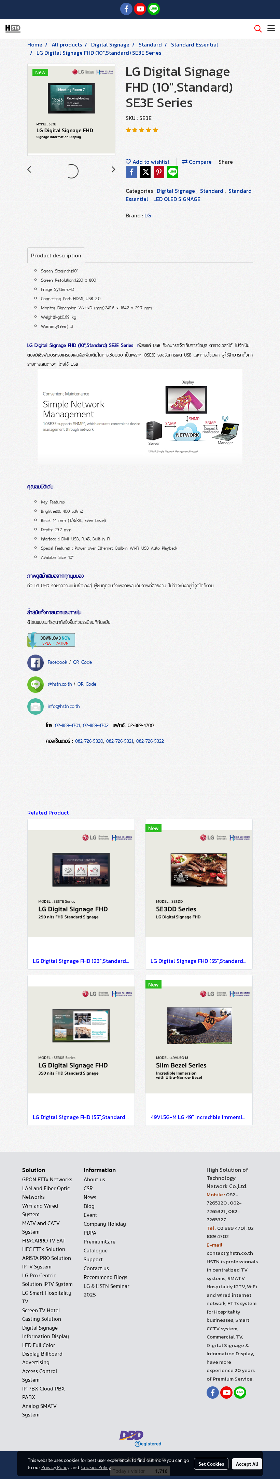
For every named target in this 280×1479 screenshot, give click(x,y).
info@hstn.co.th (64, 706)
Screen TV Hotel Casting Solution (41, 1314)
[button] (256, 28)
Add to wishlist (150, 162)
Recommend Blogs (105, 1277)
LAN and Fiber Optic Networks (46, 1192)
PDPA (90, 1232)
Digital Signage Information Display (45, 1332)
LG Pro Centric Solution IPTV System (47, 1280)
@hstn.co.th (60, 684)
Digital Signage (176, 191)
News (90, 1197)
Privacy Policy (55, 1467)
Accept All (247, 1464)
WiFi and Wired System (40, 1210)
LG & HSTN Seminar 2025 (106, 1290)
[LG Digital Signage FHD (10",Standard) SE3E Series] (71, 110)
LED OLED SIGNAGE (176, 199)
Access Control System (39, 1375)
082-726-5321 (119, 741)
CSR (88, 1188)
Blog (89, 1206)
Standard (212, 191)
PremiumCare (99, 1241)
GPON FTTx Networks (47, 1179)
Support (93, 1259)
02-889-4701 (67, 725)
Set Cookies (211, 1464)
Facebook (57, 662)
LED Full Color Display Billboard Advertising (42, 1354)
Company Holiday (105, 1224)
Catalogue (96, 1250)
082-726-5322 (150, 741)
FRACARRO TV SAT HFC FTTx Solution (43, 1245)
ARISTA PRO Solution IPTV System (46, 1262)
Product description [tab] (56, 255)
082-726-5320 (89, 741)
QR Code (82, 662)
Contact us (96, 1268)
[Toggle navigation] (271, 28)
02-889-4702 (96, 725)
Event (90, 1215)
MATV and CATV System (41, 1227)
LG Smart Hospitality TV (46, 1297)
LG (147, 215)
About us (94, 1179)
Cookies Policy (96, 1467)
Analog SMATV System (39, 1410)
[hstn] (35, 662)
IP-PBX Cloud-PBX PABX (43, 1393)
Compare (199, 162)
